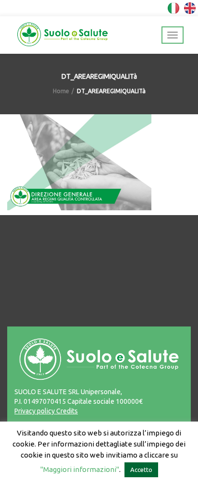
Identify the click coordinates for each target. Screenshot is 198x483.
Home (61, 91)
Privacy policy (34, 411)
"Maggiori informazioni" (79, 469)
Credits (66, 411)
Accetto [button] (141, 469)
